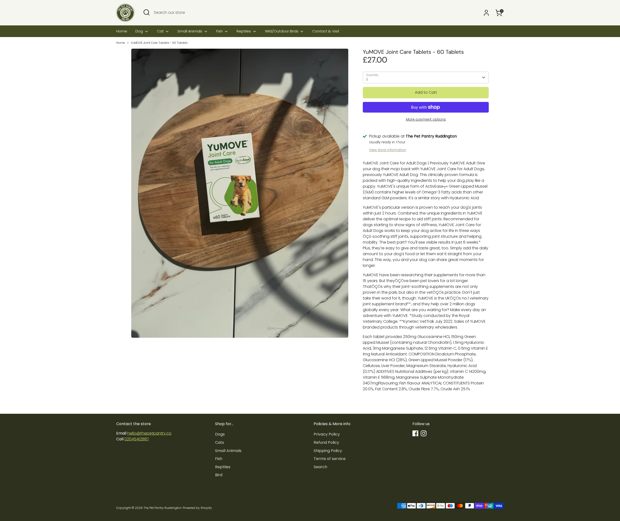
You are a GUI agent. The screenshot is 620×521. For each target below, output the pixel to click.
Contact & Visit (325, 31)
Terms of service (330, 458)
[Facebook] (415, 433)
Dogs (220, 434)
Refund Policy (326, 442)
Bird (218, 475)
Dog (139, 31)
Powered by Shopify (197, 508)
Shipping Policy (328, 450)
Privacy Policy (327, 434)
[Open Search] (146, 12)
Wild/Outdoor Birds (282, 31)
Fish (220, 31)
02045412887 (136, 439)
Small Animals (190, 31)
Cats (219, 442)
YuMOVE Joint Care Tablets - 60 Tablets (159, 43)
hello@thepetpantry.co (149, 433)
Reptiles (244, 31)
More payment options (426, 119)
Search (320, 467)
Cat (161, 31)
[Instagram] (423, 433)
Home (121, 31)
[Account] (486, 13)
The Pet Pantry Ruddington (162, 508)
